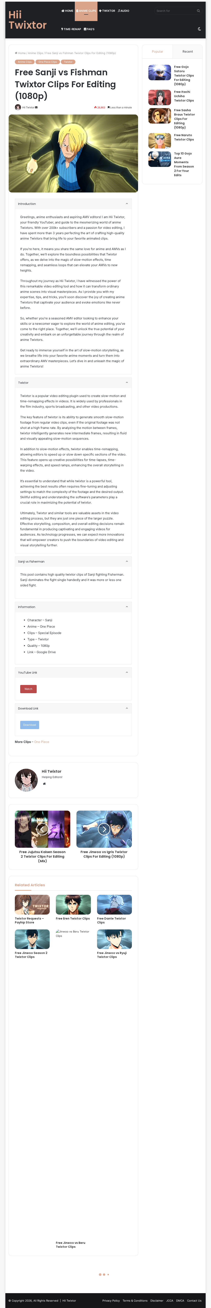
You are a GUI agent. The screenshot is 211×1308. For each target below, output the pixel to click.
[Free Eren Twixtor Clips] (73, 905)
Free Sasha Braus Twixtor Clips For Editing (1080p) (184, 119)
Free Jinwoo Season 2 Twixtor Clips (31, 955)
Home (68, 10)
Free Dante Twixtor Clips (111, 920)
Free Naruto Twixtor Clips (184, 137)
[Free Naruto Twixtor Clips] (159, 141)
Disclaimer (156, 1300)
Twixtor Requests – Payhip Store (29, 920)
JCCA (169, 1300)
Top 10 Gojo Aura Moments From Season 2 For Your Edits (184, 164)
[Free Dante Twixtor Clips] (114, 905)
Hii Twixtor (51, 771)
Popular (157, 51)
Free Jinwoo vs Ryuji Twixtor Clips (112, 955)
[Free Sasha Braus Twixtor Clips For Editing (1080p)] (159, 116)
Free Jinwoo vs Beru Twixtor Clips (70, 1245)
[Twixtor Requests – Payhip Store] (32, 905)
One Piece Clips (48, 61)
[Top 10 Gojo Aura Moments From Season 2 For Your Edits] (159, 159)
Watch (28, 689)
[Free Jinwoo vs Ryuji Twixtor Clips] (114, 939)
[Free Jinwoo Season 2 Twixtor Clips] (32, 939)
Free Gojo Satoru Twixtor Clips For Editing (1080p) (184, 75)
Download (29, 724)
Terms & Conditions (135, 1300)
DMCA (180, 1300)
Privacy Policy (111, 1300)
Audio (124, 10)
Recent (188, 51)
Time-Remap (72, 29)
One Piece (41, 742)
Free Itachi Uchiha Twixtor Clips (184, 96)
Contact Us (194, 1300)
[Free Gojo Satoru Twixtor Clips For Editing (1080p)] (159, 72)
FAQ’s (90, 29)
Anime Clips (87, 10)
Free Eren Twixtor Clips (73, 918)
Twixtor (108, 10)
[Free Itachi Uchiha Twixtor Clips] (159, 97)
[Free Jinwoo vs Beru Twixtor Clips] (73, 1084)
